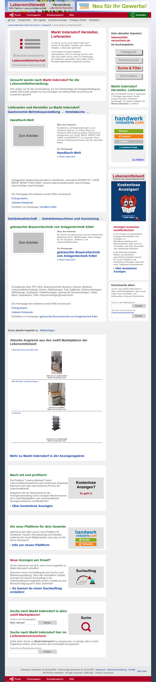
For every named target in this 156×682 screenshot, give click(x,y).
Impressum (101, 670)
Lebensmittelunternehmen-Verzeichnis (24, 25)
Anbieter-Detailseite (22, 202)
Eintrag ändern (20, 198)
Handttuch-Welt (69, 152)
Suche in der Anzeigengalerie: (23, 619)
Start (13, 20)
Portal (18, 15)
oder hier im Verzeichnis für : (123, 311)
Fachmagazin (34, 15)
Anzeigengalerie (55, 15)
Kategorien (46, 25)
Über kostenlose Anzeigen (125, 270)
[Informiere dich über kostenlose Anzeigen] (128, 197)
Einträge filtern (24, 20)
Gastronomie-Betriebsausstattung (34, 112)
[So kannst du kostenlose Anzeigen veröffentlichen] (86, 486)
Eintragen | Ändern (78, 20)
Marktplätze (94, 20)
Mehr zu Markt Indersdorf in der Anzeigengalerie (47, 456)
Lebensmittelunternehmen (122, 312)
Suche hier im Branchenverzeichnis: (26, 648)
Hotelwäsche (75, 112)
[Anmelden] (138, 15)
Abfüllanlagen (47, 330)
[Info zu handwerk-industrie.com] (128, 138)
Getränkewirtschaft (22, 218)
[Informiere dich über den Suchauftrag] (86, 575)
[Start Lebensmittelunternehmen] (41, 6)
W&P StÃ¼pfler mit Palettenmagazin (25, 381)
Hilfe (71, 15)
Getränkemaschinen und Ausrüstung (70, 218)
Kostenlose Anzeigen (57, 20)
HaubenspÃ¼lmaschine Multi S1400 (25, 350)
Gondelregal (16, 413)
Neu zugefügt (40, 20)
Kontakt (131, 670)
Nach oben (142, 671)
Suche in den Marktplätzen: (123, 302)
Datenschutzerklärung (117, 670)
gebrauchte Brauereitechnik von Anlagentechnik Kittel (78, 254)
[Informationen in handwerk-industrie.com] (112, 6)
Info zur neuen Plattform (31, 545)
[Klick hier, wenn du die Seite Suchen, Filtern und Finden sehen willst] (128, 64)
